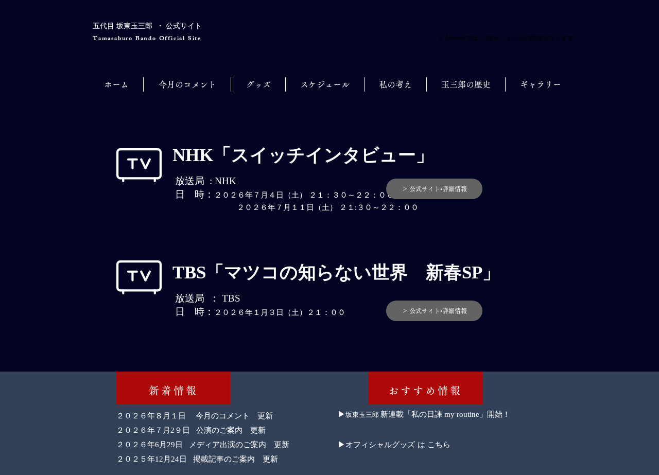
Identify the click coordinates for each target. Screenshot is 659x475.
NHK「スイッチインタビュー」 (303, 155)
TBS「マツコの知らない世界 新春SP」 (336, 272)
